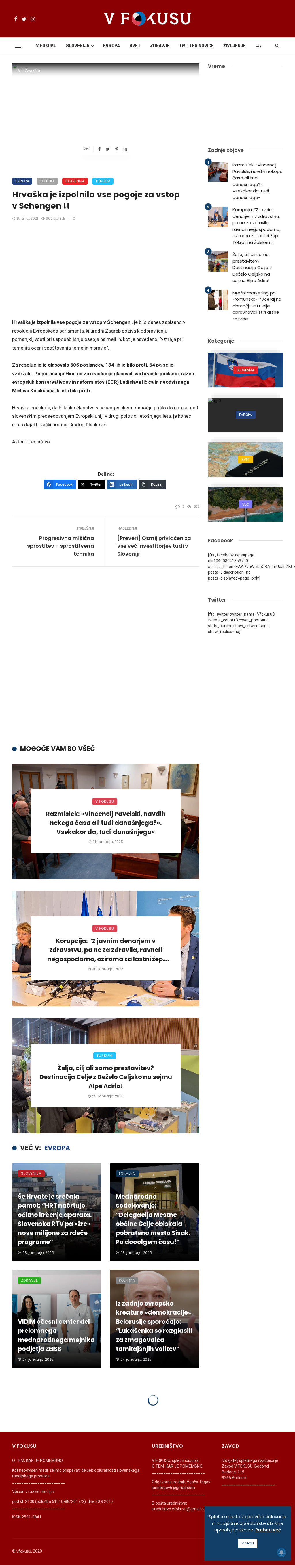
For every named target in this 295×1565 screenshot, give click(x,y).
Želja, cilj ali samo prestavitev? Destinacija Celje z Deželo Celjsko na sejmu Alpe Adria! (105, 1077)
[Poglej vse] (245, 370)
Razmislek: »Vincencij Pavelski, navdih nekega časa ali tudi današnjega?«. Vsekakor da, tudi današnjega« (106, 823)
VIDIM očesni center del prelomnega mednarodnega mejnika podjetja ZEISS (56, 1335)
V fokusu (46, 45)
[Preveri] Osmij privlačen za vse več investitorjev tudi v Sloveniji (154, 545)
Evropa (111, 45)
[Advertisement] (105, 270)
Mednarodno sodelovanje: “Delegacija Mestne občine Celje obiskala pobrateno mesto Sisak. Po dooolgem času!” (153, 1219)
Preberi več (268, 1530)
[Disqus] (105, 660)
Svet (135, 45)
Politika (47, 181)
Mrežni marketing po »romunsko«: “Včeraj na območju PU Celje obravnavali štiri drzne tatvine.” (256, 306)
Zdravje (159, 45)
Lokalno (127, 1173)
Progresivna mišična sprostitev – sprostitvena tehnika (60, 545)
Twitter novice (196, 45)
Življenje (234, 45)
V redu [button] (247, 1543)
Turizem (103, 181)
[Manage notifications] (281, 1552)
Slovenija (77, 45)
